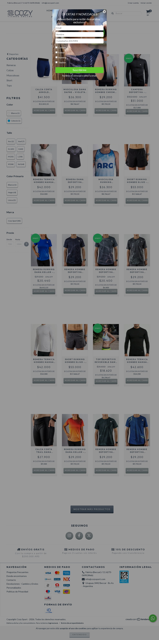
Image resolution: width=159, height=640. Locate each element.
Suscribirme (79, 70)
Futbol (61, 52)
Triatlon (62, 62)
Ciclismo (62, 47)
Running (62, 57)
